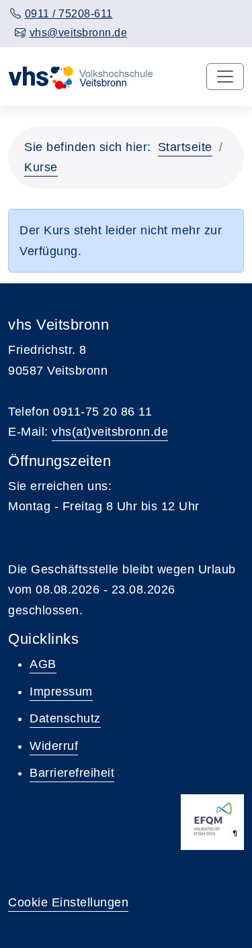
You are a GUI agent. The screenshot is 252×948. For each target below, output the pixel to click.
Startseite (185, 147)
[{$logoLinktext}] (83, 76)
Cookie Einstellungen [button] (68, 902)
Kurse (41, 167)
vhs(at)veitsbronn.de (110, 431)
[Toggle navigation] (225, 76)
